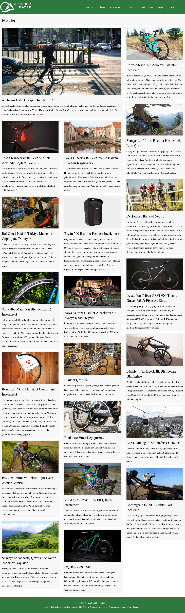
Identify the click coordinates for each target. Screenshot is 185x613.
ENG (173, 7)
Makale (133, 7)
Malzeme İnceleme (117, 7)
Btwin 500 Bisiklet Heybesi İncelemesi (91, 233)
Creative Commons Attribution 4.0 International (102, 607)
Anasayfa (89, 7)
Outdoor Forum (147, 7)
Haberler (101, 7)
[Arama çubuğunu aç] (181, 7)
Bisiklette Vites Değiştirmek (84, 437)
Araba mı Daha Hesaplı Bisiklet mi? (27, 100)
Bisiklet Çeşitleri (76, 379)
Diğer (160, 7)
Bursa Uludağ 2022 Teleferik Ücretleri (153, 442)
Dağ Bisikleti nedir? (78, 566)
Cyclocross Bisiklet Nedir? (145, 216)
